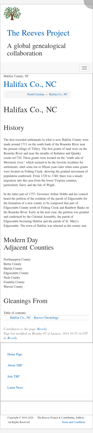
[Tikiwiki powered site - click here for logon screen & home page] (10, 13)
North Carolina (36, 94)
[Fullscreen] (89, 3)
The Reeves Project (38, 32)
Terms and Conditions (73, 422)
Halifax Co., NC (30, 83)
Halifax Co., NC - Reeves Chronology (34, 317)
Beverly (42, 329)
